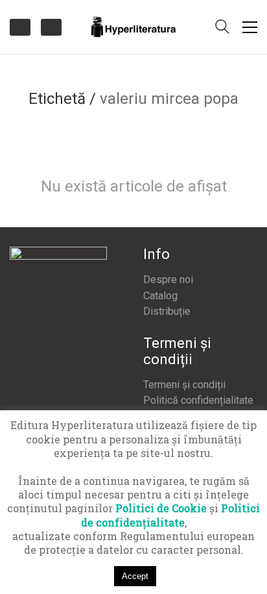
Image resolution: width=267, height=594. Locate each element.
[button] (249, 27)
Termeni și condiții (184, 384)
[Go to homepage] (133, 27)
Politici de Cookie (161, 508)
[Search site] (222, 27)
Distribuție (167, 311)
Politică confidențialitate (198, 400)
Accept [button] (135, 576)
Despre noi (168, 279)
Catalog (160, 296)
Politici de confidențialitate (171, 514)
